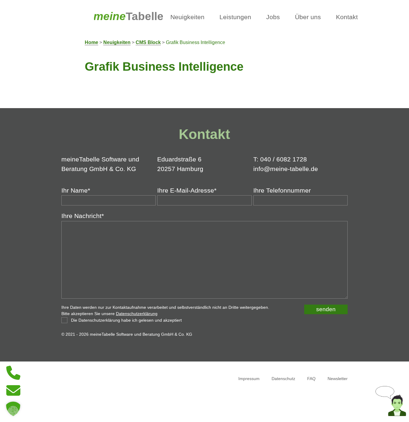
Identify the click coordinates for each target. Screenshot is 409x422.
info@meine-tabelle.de (285, 169)
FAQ (311, 378)
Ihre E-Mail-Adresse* (186, 190)
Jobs (273, 17)
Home (91, 42)
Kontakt (347, 17)
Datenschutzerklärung (136, 313)
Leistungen (235, 17)
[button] (13, 409)
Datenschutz (283, 378)
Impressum (249, 378)
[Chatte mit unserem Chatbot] (390, 414)
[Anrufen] (13, 378)
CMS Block (148, 42)
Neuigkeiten (187, 17)
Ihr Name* (75, 190)
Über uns (308, 17)
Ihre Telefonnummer (282, 190)
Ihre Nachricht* (82, 216)
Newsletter (338, 378)
